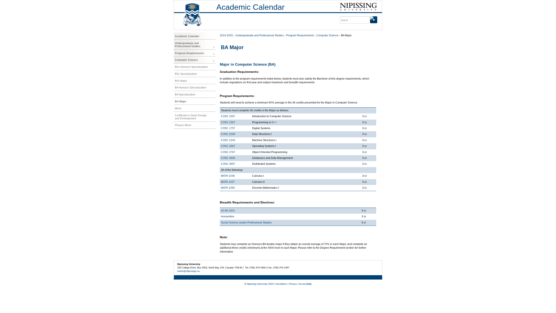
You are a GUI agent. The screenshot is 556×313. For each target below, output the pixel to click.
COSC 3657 (228, 163)
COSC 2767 (228, 152)
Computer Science (186, 60)
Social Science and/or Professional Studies (246, 222)
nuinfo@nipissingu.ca (188, 271)
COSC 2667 (228, 146)
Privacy (293, 284)
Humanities (227, 216)
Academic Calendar (250, 7)
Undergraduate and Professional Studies (187, 45)
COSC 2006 (228, 134)
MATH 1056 (228, 187)
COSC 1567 (228, 122)
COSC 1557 (228, 116)
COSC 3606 (228, 158)
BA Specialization (185, 94)
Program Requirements (189, 53)
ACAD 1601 (228, 210)
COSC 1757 (228, 128)
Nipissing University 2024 (260, 284)
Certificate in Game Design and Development (191, 117)
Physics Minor (183, 125)
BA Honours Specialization (190, 87)
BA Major (180, 101)
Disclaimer (281, 284)
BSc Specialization (186, 73)
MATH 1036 (228, 175)
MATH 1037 (228, 181)
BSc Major (181, 80)
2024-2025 (226, 35)
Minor (178, 108)
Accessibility (305, 284)
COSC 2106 (228, 140)
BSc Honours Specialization (191, 66)
